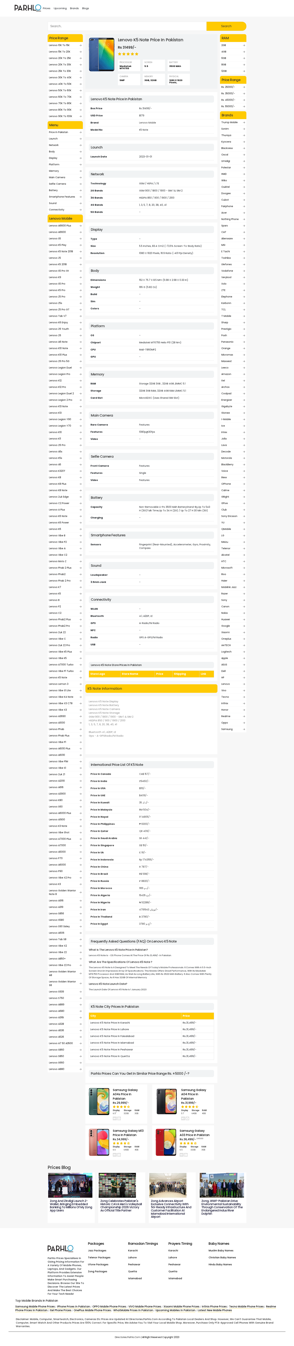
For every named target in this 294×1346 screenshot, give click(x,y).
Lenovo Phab (56, 729)
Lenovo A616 (56, 787)
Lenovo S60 (56, 806)
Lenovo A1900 (57, 819)
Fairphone (227, 206)
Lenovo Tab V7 (58, 316)
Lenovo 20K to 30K (60, 64)
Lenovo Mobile (147, 122)
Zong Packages (97, 1271)
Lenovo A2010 (57, 780)
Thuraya (226, 135)
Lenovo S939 (56, 991)
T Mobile (226, 316)
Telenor (225, 548)
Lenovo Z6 (55, 335)
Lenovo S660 (56, 1062)
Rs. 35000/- (228, 93)
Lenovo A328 (56, 1024)
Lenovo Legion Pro (59, 374)
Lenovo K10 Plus (58, 354)
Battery (53, 190)
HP (222, 677)
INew (224, 477)
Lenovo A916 (56, 900)
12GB (224, 71)
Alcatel (225, 555)
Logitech (226, 651)
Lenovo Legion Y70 (60, 425)
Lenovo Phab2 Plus (60, 619)
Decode (226, 451)
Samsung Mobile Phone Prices (35, 1306)
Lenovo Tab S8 (57, 939)
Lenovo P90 (56, 871)
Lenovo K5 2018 (58, 264)
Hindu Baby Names (220, 1264)
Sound (52, 203)
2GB (223, 45)
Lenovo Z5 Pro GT (59, 309)
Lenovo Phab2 (57, 574)
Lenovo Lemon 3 (58, 684)
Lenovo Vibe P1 (57, 742)
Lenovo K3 (55, 884)
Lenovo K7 (55, 587)
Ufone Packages (98, 1264)
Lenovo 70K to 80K (60, 103)
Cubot (225, 199)
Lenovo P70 (56, 858)
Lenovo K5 (55, 593)
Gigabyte (226, 406)
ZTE (223, 290)
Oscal (224, 154)
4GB (223, 51)
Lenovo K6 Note (58, 516)
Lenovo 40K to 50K (60, 84)
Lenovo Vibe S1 (57, 768)
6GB (223, 58)
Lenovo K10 (55, 432)
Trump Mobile (229, 122)
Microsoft (227, 567)
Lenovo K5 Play (57, 245)
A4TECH (226, 645)
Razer (224, 593)
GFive (224, 503)
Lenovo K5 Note (58, 677)
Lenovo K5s (55, 458)
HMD (224, 174)
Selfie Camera (57, 184)
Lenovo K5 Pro (57, 290)
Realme (225, 716)
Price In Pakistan (58, 132)
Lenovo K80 (56, 800)
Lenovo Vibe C (57, 638)
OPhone (226, 484)
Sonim (225, 128)
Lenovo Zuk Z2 (57, 632)
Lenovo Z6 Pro (57, 445)
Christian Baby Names (222, 1257)
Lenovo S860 (56, 1049)
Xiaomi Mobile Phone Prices (181, 1306)
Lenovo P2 (55, 606)
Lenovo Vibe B (57, 535)
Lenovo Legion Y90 (60, 419)
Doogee (226, 193)
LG (222, 535)
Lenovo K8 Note (58, 490)
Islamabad (135, 1278)
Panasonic (227, 342)
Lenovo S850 (56, 1056)
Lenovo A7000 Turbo (61, 664)
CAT (223, 232)
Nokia (224, 613)
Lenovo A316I (56, 1017)
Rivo (223, 574)
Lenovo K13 (55, 413)
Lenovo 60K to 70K (60, 97)
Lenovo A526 (56, 1037)
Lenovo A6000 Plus (60, 813)
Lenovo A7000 (57, 845)
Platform (54, 164)
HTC (223, 561)
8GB (223, 64)
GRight (225, 496)
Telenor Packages (99, 1257)
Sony (224, 600)
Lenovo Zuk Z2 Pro (59, 645)
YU (222, 522)
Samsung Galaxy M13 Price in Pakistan (128, 1133)
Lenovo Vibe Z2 (58, 952)
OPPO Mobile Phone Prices (109, 1306)
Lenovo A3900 (57, 793)
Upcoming (60, 8)
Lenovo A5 (55, 464)
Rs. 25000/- (228, 87)
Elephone (226, 296)
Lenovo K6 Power (59, 522)
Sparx (224, 225)
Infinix (224, 703)
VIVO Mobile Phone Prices (144, 1306)
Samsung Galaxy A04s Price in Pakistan (125, 1094)
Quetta (132, 1271)
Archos (225, 387)
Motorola (226, 458)
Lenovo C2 (55, 613)
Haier (224, 580)
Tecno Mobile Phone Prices (246, 1306)
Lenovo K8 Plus (57, 484)
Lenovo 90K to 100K (60, 116)
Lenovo (225, 684)
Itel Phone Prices (60, 1310)
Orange (225, 348)
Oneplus (226, 638)
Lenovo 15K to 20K (59, 51)
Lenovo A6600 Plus (60, 225)
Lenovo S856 (56, 913)
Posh (224, 335)
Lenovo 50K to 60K (60, 90)
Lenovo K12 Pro (57, 387)
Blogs (85, 8)
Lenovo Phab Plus (59, 735)
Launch (53, 138)
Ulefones (226, 264)
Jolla (224, 438)
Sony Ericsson (229, 516)
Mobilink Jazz (228, 587)
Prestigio (226, 329)
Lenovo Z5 (55, 258)
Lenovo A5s (55, 451)
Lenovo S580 (56, 920)
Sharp (224, 322)
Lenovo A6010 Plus (59, 748)
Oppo (224, 722)
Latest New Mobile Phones (215, 1310)
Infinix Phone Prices (214, 1306)
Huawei (225, 619)
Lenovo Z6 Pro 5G (59, 361)
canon (225, 606)
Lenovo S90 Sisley (59, 926)
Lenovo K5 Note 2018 (61, 251)
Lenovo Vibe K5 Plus (60, 651)
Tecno (225, 697)
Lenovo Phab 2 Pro (60, 580)
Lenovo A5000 (57, 852)
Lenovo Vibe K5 (58, 658)
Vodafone (227, 270)
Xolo (223, 283)
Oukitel (225, 187)
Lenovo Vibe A (57, 548)
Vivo (223, 690)
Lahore (132, 1257)
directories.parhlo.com (127, 1337)
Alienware (227, 238)
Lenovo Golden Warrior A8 (62, 973)
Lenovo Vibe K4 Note (61, 697)
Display (53, 158)
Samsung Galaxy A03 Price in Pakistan (195, 1133)
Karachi (133, 1250)
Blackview (227, 148)
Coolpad (226, 393)
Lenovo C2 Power (59, 503)
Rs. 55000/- (228, 106)
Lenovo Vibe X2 (58, 945)
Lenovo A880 (56, 1069)
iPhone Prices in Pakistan (73, 1306)
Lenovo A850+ (57, 958)
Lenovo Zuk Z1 (57, 774)
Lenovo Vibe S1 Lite (60, 690)
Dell (223, 671)
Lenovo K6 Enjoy (58, 322)
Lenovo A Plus (57, 509)
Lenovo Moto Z (57, 561)
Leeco (224, 367)
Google (225, 626)
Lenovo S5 (55, 238)
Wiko (224, 180)
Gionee (225, 413)
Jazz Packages (97, 1250)
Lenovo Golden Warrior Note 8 (62, 892)
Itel (223, 380)
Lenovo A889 (56, 1004)
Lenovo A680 (56, 1011)
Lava (224, 445)
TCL (223, 309)
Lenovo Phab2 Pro (59, 626)
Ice (223, 425)
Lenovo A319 (56, 907)
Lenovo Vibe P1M (58, 761)
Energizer (226, 400)
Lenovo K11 (55, 438)
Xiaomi (225, 632)
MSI (223, 245)
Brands (74, 8)
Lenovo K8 (55, 477)
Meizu (224, 542)
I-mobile (226, 419)
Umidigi (225, 161)
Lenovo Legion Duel (60, 367)
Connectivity (56, 209)
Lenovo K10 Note (58, 348)
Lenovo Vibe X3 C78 (60, 703)
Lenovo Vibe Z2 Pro (60, 965)
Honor (224, 709)
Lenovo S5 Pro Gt (59, 270)
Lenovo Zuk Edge (59, 496)
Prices (46, 8)
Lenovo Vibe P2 (58, 542)
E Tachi (225, 251)
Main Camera (57, 177)
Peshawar (134, 1264)
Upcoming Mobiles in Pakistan (175, 1310)
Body (52, 151)
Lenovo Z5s (55, 303)
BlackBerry (227, 464)
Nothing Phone (230, 219)
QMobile (226, 529)
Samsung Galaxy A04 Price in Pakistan (193, 1094)
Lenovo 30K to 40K (60, 77)
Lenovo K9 (55, 277)
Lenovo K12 (55, 380)
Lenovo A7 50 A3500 (61, 1043)
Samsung (227, 729)
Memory (54, 171)
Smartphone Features (62, 196)
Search (226, 26)
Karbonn (226, 303)
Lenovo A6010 (57, 755)
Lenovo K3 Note (58, 826)
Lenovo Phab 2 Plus (60, 567)
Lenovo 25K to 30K (60, 71)
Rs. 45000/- (228, 100)
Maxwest (226, 361)
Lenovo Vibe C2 (58, 555)
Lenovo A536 (56, 1030)
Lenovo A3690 (57, 716)
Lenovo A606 (56, 933)
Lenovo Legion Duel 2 (61, 393)
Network (54, 145)
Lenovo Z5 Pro (57, 296)
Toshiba (226, 258)
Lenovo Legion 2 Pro (60, 400)
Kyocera (226, 141)
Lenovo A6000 (57, 864)
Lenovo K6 (55, 529)
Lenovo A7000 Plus (60, 839)
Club (224, 509)
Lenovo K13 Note (58, 406)
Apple (224, 658)
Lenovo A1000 (57, 722)
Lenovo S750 (56, 998)
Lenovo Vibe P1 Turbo (61, 671)
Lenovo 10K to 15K (59, 45)
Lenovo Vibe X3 (58, 709)
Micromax (227, 354)
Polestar (226, 167)
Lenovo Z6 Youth (59, 329)
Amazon (226, 374)
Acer (224, 212)
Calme (225, 490)
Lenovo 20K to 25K (60, 58)
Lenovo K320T (57, 471)
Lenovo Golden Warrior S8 (62, 983)
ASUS (224, 664)
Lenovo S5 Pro (57, 283)
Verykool (226, 277)
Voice (224, 471)
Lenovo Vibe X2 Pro (60, 877)
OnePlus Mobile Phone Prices (92, 1310)
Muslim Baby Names (221, 1250)
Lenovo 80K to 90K (60, 109)
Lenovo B (54, 600)
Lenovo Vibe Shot (59, 832)
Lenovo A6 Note (58, 342)
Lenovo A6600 (57, 232)
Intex (224, 432)
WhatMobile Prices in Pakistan (133, 1310)
